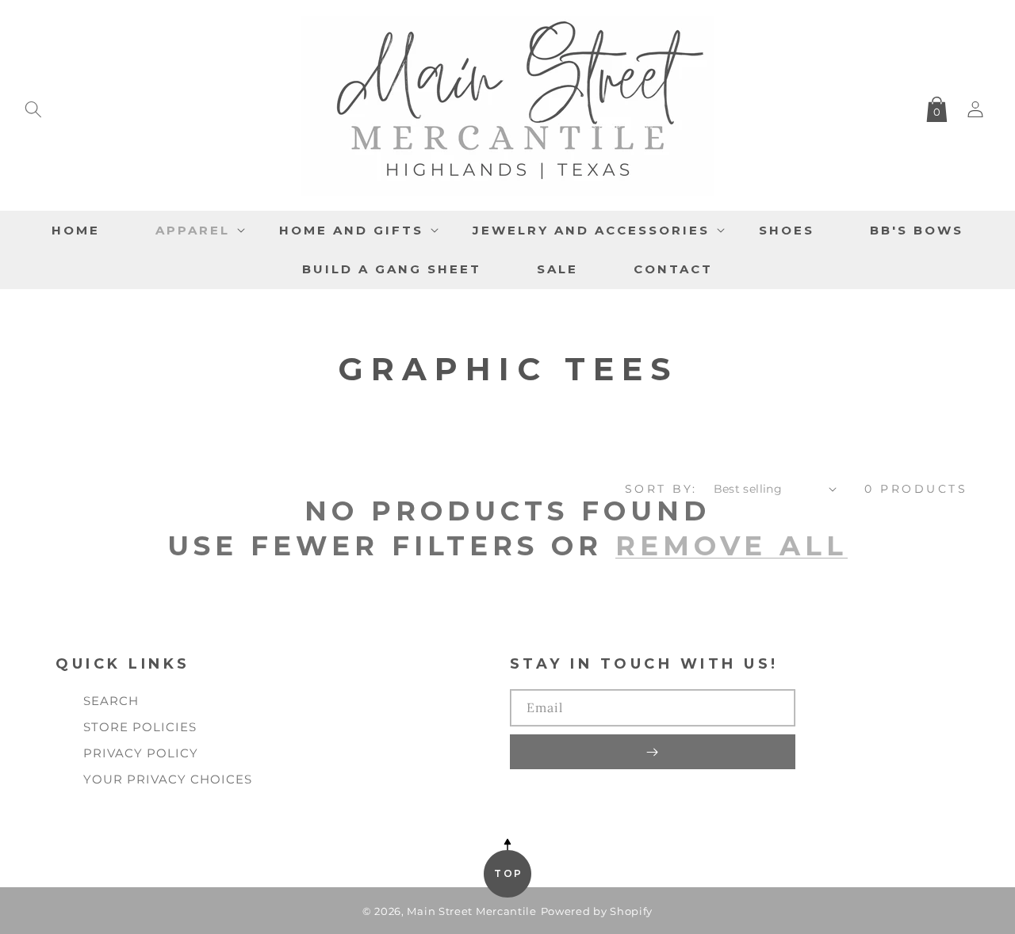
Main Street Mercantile (471, 911)
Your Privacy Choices (167, 779)
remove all (731, 545)
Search (111, 700)
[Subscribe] (652, 751)
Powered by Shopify (597, 911)
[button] (33, 106)
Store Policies (140, 726)
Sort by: (661, 489)
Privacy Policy (140, 753)
